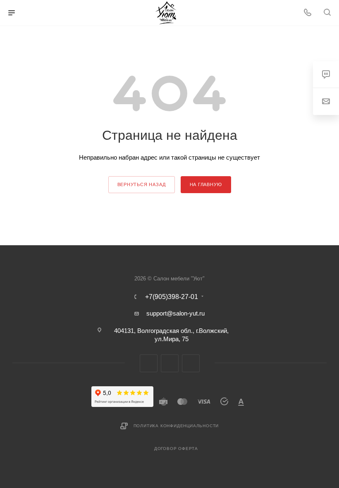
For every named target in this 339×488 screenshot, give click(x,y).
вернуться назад (141, 184)
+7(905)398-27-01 (171, 297)
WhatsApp (191, 363)
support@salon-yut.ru (175, 313)
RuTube (170, 363)
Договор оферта (176, 448)
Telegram (149, 363)
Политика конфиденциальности (176, 425)
